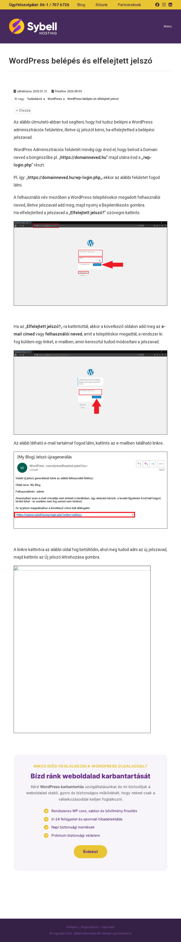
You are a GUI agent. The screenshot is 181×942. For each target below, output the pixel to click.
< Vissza (23, 110)
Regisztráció (89, 927)
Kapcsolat (108, 927)
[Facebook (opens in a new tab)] (157, 4)
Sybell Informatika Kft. (88, 933)
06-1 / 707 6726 (54, 4)
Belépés (72, 927)
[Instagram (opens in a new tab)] (164, 4)
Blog (81, 4)
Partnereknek (129, 4)
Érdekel (90, 851)
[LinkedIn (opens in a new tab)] (169, 4)
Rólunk (101, 4)
